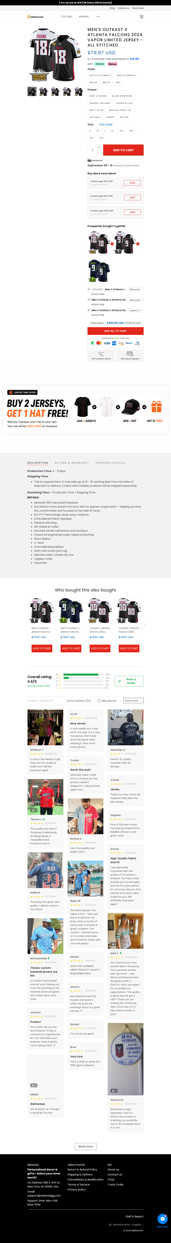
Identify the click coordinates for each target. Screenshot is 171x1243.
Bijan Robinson (122, 96)
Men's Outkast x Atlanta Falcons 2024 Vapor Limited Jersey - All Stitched (116, 289)
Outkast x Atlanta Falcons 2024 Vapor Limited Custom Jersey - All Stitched (100, 630)
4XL (92, 137)
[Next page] (80, 55)
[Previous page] (30, 55)
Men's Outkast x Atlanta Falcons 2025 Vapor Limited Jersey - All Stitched (110, 299)
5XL (102, 137)
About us (113, 1169)
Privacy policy (76, 1190)
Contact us (123, 8)
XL (112, 130)
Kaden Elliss (125, 103)
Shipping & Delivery (80, 1174)
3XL (132, 130)
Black (93, 82)
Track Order (138, 8)
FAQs (112, 8)
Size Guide (106, 124)
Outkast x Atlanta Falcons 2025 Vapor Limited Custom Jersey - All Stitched (129, 630)
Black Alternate (100, 75)
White (106, 82)
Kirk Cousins (98, 96)
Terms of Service (78, 1184)
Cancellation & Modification (85, 1179)
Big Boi (124, 117)
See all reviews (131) (38, 686)
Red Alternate (126, 75)
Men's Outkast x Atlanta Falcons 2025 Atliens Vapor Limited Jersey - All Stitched (110, 310)
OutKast (95, 117)
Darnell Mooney (100, 103)
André (110, 117)
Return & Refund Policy (82, 1169)
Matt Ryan (97, 110)
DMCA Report (135, 1216)
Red (118, 82)
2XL (122, 130)
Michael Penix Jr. (120, 110)
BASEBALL (84, 16)
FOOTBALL (66, 16)
